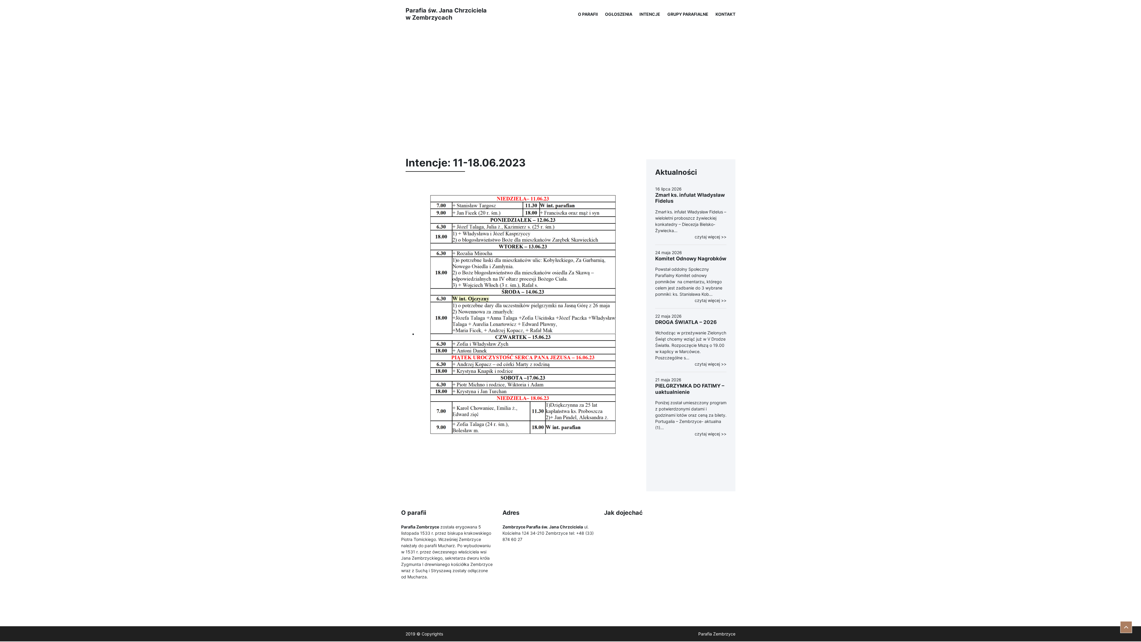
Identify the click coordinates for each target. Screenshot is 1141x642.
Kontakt (725, 14)
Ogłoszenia (618, 14)
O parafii (588, 14)
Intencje (649, 14)
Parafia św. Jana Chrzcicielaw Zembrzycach (446, 14)
